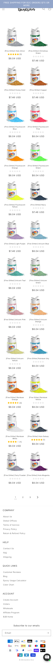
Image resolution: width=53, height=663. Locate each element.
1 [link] (15, 497)
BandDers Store (29, 660)
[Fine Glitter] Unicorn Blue (38, 244)
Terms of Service (11, 525)
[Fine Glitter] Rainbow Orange (15, 398)
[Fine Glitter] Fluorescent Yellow (14, 206)
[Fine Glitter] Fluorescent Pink (38, 128)
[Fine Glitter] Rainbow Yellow (38, 398)
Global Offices (10, 521)
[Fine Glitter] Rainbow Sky (38, 358)
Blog (5, 576)
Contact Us (8, 548)
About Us (7, 516)
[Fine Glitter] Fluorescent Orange (14, 167)
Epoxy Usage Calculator (14, 580)
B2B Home (8, 617)
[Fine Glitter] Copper (38, 90)
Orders (6, 604)
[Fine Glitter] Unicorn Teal (15, 280)
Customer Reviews (12, 572)
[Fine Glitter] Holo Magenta (38, 475)
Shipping (7, 557)
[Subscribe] (48, 633)
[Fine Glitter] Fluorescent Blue (14, 128)
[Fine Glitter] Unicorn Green (38, 281)
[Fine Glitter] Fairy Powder (15, 475)
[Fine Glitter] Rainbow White (15, 437)
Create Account (10, 600)
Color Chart (8, 585)
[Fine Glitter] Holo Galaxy (38, 436)
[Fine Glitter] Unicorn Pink (15, 320)
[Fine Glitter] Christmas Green (38, 52)
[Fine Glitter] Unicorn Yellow (15, 359)
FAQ (5, 553)
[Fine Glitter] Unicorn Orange (38, 321)
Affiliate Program (11, 612)
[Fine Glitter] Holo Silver (15, 51)
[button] (3, 9)
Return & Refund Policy (14, 533)
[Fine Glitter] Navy (38, 205)
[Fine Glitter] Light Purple (14, 244)
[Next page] (37, 497)
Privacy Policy (10, 529)
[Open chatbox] (47, 657)
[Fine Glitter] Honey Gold (14, 90)
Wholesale (8, 608)
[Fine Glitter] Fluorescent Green (38, 167)
